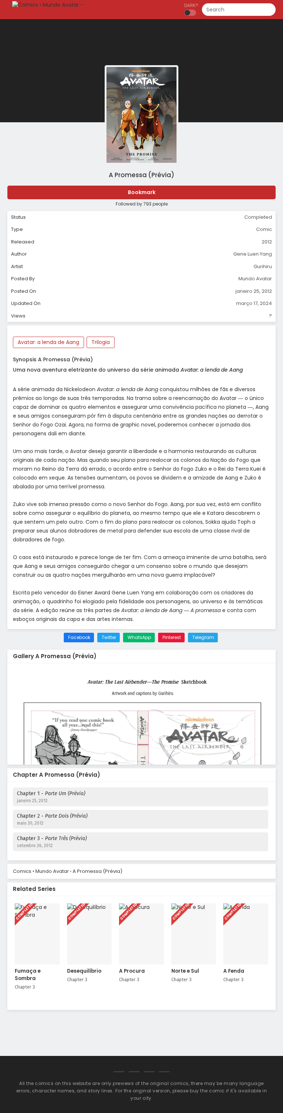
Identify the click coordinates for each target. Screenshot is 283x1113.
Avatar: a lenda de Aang (48, 342)
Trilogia (100, 342)
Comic (264, 229)
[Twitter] (134, 1071)
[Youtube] (164, 1071)
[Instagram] (149, 1071)
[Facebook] (119, 1071)
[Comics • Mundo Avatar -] (47, 4)
